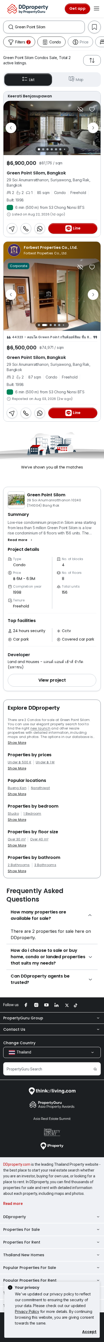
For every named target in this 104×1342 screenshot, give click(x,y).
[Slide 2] (43, 149)
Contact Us (14, 1029)
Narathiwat (40, 788)
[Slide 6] (60, 149)
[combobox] (50, 27)
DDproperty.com (16, 1164)
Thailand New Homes (23, 1255)
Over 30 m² (17, 839)
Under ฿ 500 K (19, 762)
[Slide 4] (52, 149)
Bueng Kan (17, 788)
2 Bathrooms (19, 865)
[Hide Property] (80, 109)
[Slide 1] (39, 149)
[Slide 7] (64, 149)
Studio (13, 814)
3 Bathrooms (45, 865)
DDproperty (14, 1216)
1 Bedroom (32, 814)
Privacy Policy (27, 1311)
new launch (40, 728)
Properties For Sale (21, 1229)
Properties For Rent (21, 1242)
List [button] (32, 79)
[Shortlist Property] (92, 109)
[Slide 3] (47, 149)
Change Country (19, 1043)
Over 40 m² (39, 839)
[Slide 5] (56, 149)
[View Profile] (52, 96)
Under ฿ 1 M (45, 762)
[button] (21, 540)
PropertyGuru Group (23, 1018)
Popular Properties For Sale (29, 1267)
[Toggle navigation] (96, 8)
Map (80, 79)
